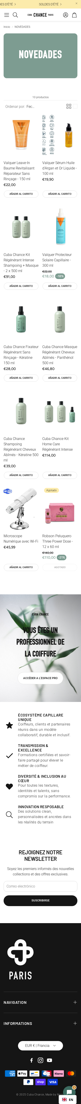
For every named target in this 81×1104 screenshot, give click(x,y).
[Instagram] (40, 1060)
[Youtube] (49, 1060)
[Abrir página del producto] (21, 135)
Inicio (7, 26)
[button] (7, 15)
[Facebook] (31, 1060)
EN (71, 1100)
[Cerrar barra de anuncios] (76, 3)
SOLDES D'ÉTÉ (47, 4)
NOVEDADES (22, 26)
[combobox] (67, 1099)
